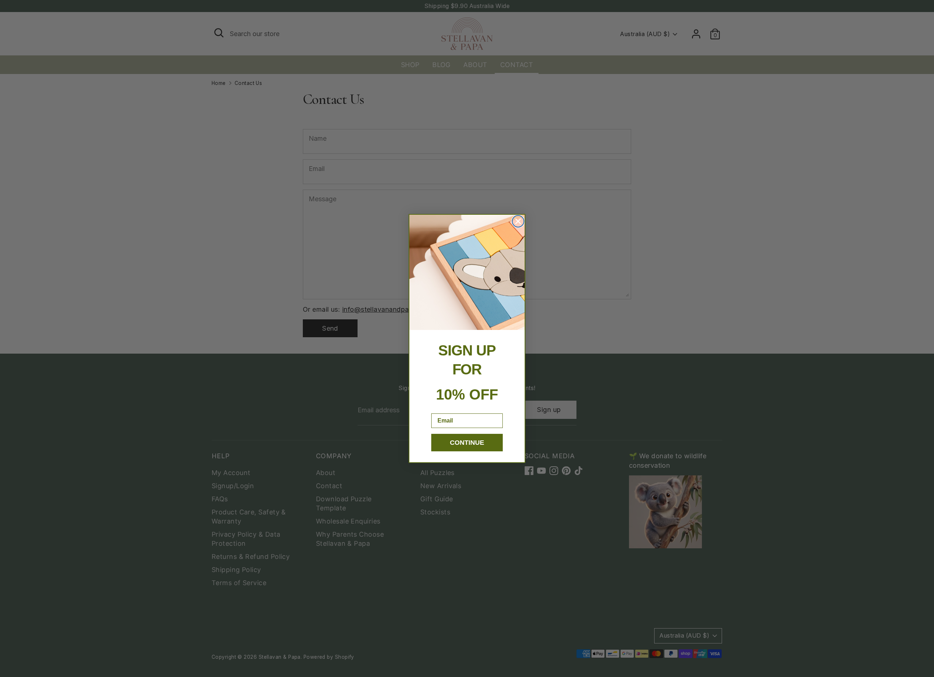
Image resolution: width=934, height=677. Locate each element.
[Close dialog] (518, 221)
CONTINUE (467, 442)
